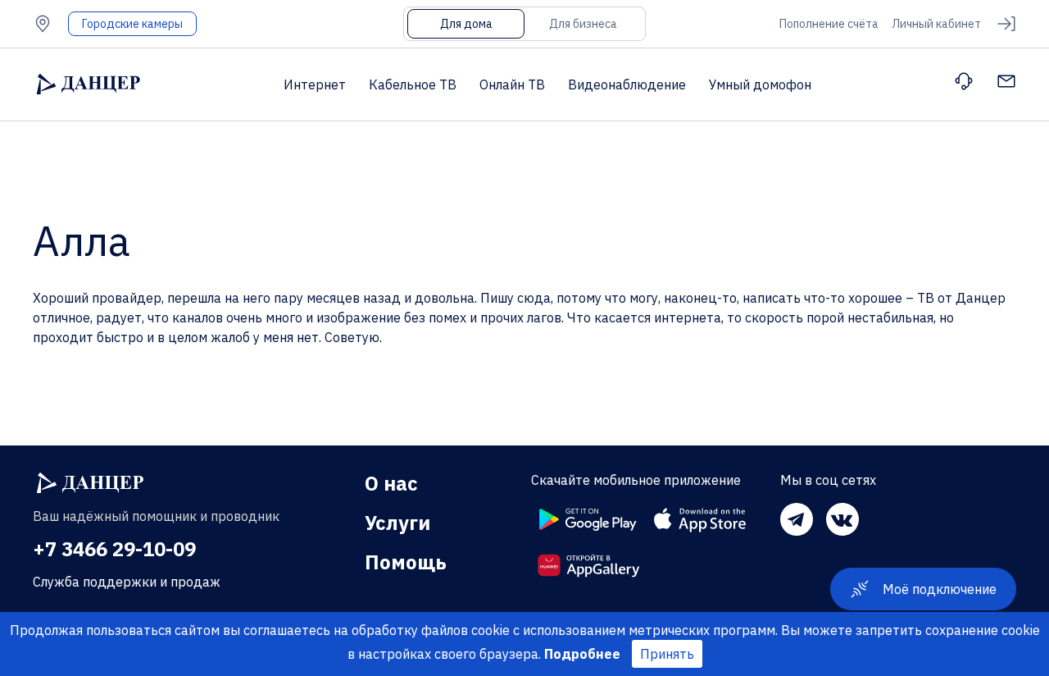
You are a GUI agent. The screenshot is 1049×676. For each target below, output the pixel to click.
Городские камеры (132, 23)
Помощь (406, 562)
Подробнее (582, 654)
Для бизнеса (583, 23)
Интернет (315, 84)
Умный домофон (760, 84)
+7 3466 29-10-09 (114, 549)
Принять (667, 654)
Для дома (466, 23)
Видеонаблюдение (627, 84)
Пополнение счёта (829, 23)
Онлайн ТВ (512, 84)
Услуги (397, 522)
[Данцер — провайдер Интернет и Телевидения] (90, 483)
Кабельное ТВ (412, 84)
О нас (391, 483)
